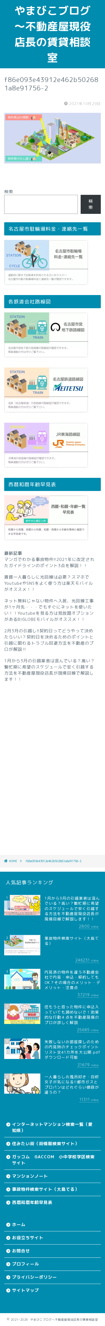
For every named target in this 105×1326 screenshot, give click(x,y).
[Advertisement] (52, 760)
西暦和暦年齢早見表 (32, 1202)
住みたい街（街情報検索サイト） (45, 1144)
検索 (8, 192)
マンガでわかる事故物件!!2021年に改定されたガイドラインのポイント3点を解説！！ (49, 562)
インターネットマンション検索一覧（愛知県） (52, 1127)
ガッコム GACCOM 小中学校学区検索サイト (53, 1160)
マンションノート (30, 1176)
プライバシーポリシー (34, 1277)
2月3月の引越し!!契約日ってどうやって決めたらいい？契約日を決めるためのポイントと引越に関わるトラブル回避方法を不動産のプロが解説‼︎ (49, 640)
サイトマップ (25, 1290)
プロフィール (25, 1264)
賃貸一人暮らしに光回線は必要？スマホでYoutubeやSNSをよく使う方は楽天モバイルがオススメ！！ (48, 583)
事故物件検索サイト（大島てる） (45, 1189)
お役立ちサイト (27, 1238)
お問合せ (21, 1251)
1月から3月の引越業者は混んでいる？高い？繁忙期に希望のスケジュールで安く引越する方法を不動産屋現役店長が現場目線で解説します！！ (49, 670)
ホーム (18, 1224)
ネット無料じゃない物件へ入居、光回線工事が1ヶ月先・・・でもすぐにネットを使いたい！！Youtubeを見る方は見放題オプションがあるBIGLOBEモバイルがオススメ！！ (49, 610)
